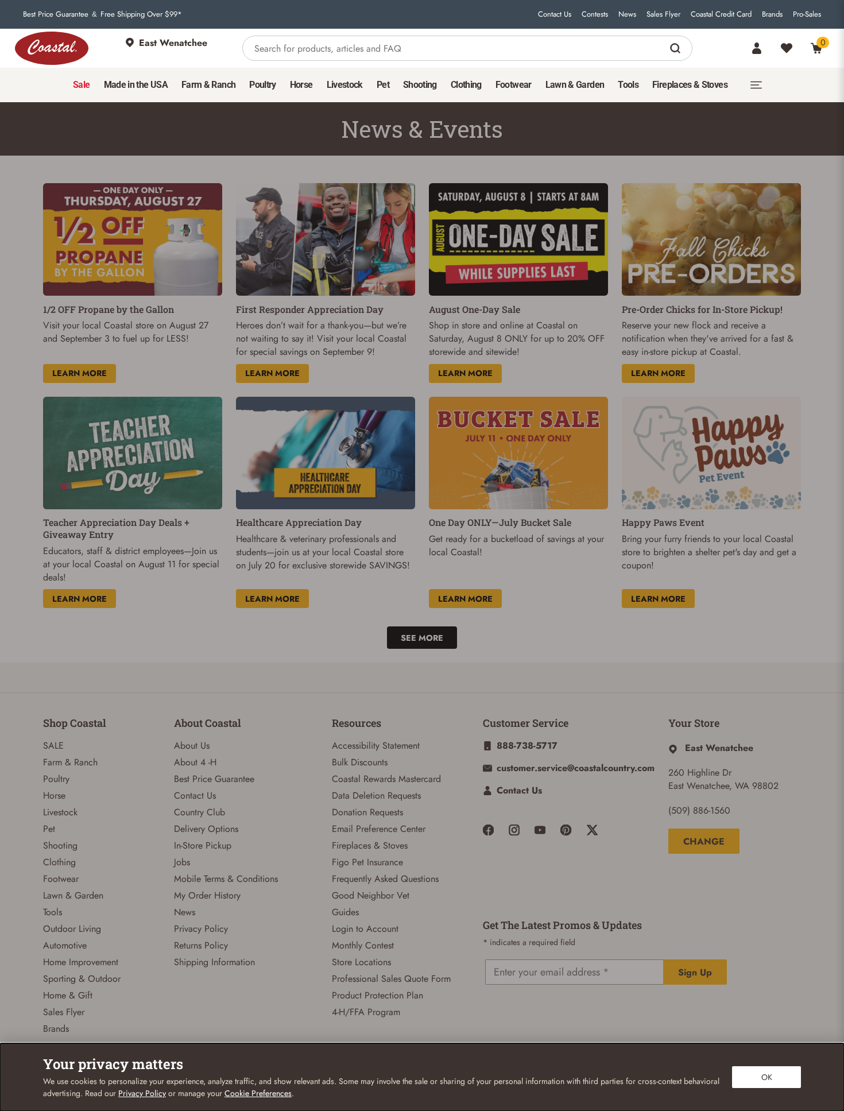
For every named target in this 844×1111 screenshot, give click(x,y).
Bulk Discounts (360, 762)
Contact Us (554, 14)
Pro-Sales (807, 14)
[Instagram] (514, 829)
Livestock (60, 812)
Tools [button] (628, 84)
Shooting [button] (420, 84)
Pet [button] (383, 84)
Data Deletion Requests (376, 795)
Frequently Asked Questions (385, 878)
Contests (595, 14)
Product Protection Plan (377, 995)
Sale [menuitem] (81, 84)
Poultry (56, 778)
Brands (772, 14)
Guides (345, 912)
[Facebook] (488, 829)
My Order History (207, 895)
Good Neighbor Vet (370, 895)
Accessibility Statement (376, 745)
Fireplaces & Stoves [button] (689, 84)
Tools (52, 912)
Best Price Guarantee (55, 14)
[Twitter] (592, 829)
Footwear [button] (513, 84)
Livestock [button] (345, 84)
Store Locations (361, 962)
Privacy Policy (201, 928)
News (627, 14)
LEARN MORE (79, 373)
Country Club (199, 812)
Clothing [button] (466, 84)
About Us (192, 745)
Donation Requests (367, 812)
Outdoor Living (72, 928)
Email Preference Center (378, 828)
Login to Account (365, 928)
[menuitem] (81, 85)
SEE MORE (422, 638)
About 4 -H (195, 762)
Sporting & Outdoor (82, 978)
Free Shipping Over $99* (141, 14)
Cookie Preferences (258, 1093)
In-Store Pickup (202, 845)
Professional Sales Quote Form (391, 978)
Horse (54, 795)
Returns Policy (201, 945)
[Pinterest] (565, 829)
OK (766, 1077)
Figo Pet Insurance (367, 862)
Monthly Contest (363, 945)
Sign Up (695, 972)
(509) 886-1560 (699, 810)
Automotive (65, 945)
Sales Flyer (663, 14)
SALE (53, 745)
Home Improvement (80, 962)
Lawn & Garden (73, 895)
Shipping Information (214, 962)
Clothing (59, 862)
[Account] (756, 48)
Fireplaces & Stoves (370, 845)
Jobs (182, 862)
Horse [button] (301, 84)
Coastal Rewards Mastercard (386, 778)
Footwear (61, 878)
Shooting (60, 845)
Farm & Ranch (70, 762)
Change (704, 841)
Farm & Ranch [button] (208, 84)
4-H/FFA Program (366, 1012)
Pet (49, 828)
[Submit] (676, 48)
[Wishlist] (786, 48)
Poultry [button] (262, 84)
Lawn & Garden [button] (575, 84)
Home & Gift (67, 995)
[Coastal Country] (51, 48)
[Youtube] (540, 829)
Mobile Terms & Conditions (226, 878)
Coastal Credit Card (721, 14)
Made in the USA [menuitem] (136, 84)
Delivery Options (206, 828)
